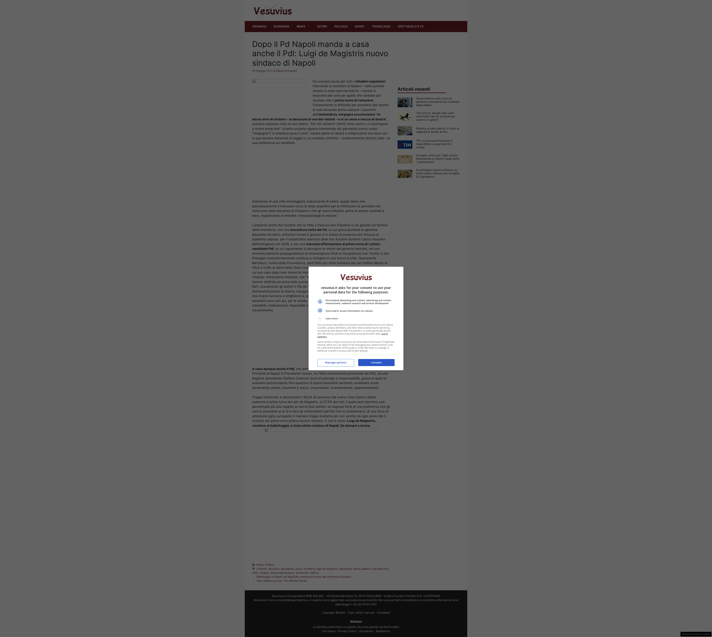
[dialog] (356, 318)
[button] (356, 318)
